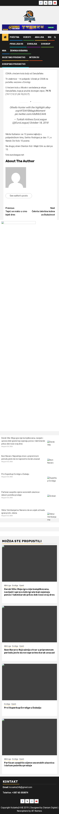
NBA (4, 51)
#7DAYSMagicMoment (32, 110)
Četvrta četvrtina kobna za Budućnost (43, 211)
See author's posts (19, 195)
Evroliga (32, 44)
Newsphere (22, 811)
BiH (49, 37)
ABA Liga (39, 37)
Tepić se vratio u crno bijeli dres (16, 211)
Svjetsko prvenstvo (13, 57)
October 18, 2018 (39, 122)
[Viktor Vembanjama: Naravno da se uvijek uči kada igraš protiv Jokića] (52, 518)
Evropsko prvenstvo (13, 64)
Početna (14, 37)
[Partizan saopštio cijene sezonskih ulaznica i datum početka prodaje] (52, 500)
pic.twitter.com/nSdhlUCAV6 (30, 114)
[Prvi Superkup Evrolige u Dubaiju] (52, 482)
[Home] (5, 37)
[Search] (55, 37)
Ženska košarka (19, 51)
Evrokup (45, 44)
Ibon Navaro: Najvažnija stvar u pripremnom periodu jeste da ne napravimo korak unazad (29, 651)
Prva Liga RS (16, 44)
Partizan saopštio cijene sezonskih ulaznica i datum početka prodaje (29, 764)
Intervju (34, 57)
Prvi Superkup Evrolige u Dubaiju (15, 474)
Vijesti (27, 37)
